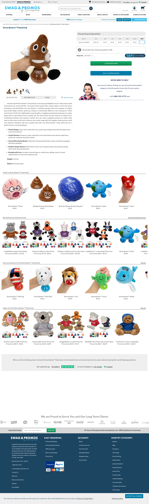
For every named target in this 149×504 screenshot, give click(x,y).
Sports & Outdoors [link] (117, 464)
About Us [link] (14, 476)
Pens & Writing (84, 15)
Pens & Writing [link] (116, 456)
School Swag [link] (116, 490)
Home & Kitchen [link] (117, 467)
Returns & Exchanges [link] (51, 452)
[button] (9, 2)
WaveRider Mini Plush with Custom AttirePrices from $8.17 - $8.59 (99, 343)
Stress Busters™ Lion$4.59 (71, 298)
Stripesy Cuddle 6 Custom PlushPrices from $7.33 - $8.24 (43, 252)
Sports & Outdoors (121, 15)
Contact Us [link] (15, 472)
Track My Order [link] (83, 449)
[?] (92, 55)
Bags (28, 15)
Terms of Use (49, 456)
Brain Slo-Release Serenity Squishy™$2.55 (71, 207)
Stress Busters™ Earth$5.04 (99, 207)
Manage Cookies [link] (83, 456)
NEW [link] (119, 20)
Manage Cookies (117, 498)
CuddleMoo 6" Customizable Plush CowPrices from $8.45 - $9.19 (98, 252)
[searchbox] (75, 8)
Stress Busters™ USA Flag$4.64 (15, 298)
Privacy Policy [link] (83, 460)
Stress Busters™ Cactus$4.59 (99, 298)
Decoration (29, 97)
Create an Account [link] (84, 445)
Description (11, 97)
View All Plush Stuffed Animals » (137, 217)
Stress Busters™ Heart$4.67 (126, 207)
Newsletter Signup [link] (84, 452)
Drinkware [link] (115, 449)
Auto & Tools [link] (116, 471)
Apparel (9, 15)
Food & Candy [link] (116, 475)
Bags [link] (113, 445)
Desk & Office (102, 15)
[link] (97, 2)
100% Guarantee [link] (50, 449)
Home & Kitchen (139, 15)
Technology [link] (115, 452)
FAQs (47, 97)
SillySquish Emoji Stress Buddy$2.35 (43, 207)
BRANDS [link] (127, 20)
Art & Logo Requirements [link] (52, 445)
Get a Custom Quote (111, 73)
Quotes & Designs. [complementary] (74, 19)
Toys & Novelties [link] (117, 482)
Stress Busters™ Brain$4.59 (15, 207)
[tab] (12, 97)
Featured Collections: (123, 20)
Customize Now (111, 63)
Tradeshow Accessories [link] (119, 486)
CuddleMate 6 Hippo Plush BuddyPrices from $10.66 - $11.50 (15, 252)
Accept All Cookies (134, 496)
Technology (65, 15)
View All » (143, 263)
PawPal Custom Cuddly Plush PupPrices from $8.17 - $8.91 (15, 343)
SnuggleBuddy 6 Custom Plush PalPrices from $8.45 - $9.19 (71, 343)
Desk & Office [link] (116, 460)
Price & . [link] (24, 19)
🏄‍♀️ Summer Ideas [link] (139, 20)
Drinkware (46, 15)
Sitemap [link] (14, 483)
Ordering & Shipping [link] (51, 441)
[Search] (91, 8)
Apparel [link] (114, 441)
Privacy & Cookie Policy (85, 498)
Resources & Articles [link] (18, 480)
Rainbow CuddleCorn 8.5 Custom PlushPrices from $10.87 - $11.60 (71, 252)
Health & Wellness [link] (117, 478)
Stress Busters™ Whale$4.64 (126, 298)
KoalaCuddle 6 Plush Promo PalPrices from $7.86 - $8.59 (43, 343)
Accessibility (15, 487)
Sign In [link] (81, 441)
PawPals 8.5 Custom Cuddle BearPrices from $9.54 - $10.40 (127, 343)
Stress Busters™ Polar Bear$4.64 (43, 298)
